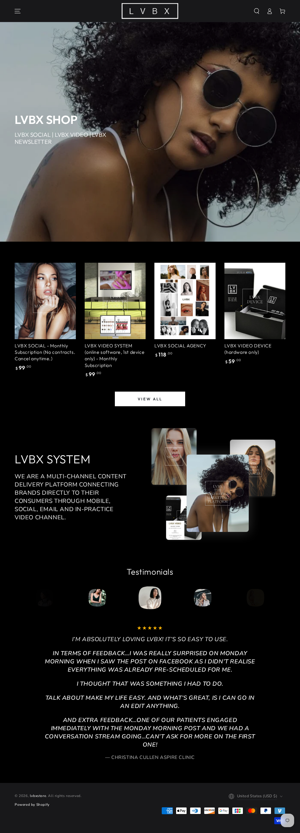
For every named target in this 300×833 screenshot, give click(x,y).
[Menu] (17, 11)
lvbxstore (38, 795)
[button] (256, 11)
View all (150, 399)
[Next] (253, 597)
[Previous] (46, 597)
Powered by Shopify (32, 804)
